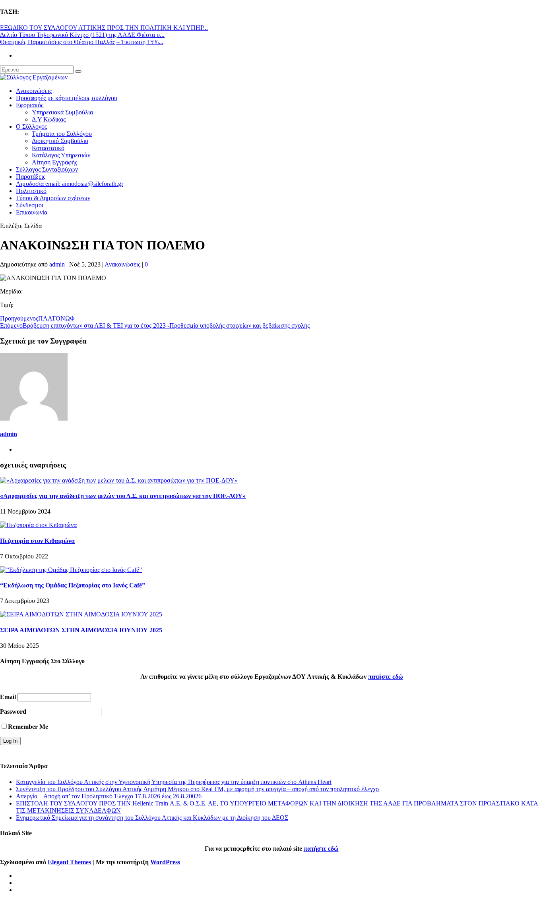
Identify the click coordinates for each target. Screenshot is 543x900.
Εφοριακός (29, 105)
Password (13, 711)
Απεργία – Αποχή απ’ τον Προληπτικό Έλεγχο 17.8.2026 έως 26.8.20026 (109, 796)
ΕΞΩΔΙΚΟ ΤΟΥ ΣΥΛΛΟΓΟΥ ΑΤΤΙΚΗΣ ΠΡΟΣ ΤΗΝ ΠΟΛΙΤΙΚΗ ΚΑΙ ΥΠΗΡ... (104, 27)
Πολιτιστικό (31, 190)
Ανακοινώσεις (34, 90)
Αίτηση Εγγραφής (54, 162)
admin (57, 264)
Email (8, 696)
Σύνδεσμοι (29, 205)
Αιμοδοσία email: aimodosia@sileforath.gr (69, 183)
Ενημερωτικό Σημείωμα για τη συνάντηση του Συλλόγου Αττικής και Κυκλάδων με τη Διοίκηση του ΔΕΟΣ (152, 817)
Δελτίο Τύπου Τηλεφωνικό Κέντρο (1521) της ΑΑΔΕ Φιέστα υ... (82, 34)
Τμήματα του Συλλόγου (62, 133)
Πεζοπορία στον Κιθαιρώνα (37, 540)
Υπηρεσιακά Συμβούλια (62, 112)
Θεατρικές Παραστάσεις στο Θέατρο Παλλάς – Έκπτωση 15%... (81, 42)
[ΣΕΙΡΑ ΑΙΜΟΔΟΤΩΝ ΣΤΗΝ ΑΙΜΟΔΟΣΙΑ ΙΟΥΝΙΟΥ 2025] (81, 614)
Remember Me (28, 726)
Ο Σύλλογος (31, 126)
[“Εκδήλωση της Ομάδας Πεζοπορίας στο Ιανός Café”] (71, 569)
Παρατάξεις (30, 176)
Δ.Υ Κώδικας (49, 119)
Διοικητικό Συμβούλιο (60, 140)
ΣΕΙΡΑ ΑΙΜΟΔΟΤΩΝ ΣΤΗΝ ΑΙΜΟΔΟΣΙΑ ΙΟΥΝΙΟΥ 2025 (81, 630)
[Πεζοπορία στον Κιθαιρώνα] (38, 524)
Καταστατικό (48, 148)
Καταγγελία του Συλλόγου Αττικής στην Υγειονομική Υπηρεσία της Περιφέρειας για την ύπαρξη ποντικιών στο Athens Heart (174, 781)
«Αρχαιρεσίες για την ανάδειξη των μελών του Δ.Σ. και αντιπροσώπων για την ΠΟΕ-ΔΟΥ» (123, 495)
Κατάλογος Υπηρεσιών (61, 155)
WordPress (165, 862)
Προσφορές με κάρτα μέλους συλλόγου (66, 98)
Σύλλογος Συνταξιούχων (47, 169)
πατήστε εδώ (385, 676)
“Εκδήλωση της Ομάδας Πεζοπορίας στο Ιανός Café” (72, 585)
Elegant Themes (69, 862)
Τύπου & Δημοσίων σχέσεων (53, 198)
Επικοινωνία (31, 212)
